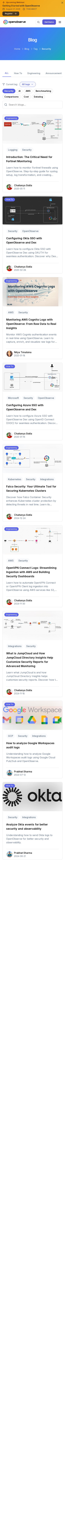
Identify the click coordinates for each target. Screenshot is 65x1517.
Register (9, 13)
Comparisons (11, 96)
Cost (26, 96)
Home (17, 49)
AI (20, 91)
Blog (26, 49)
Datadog (38, 96)
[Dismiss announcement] (62, 2)
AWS (28, 91)
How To (18, 73)
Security (8, 91)
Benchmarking (43, 91)
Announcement (54, 73)
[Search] (38, 22)
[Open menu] (60, 22)
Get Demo (49, 22)
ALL (7, 73)
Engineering (34, 73)
